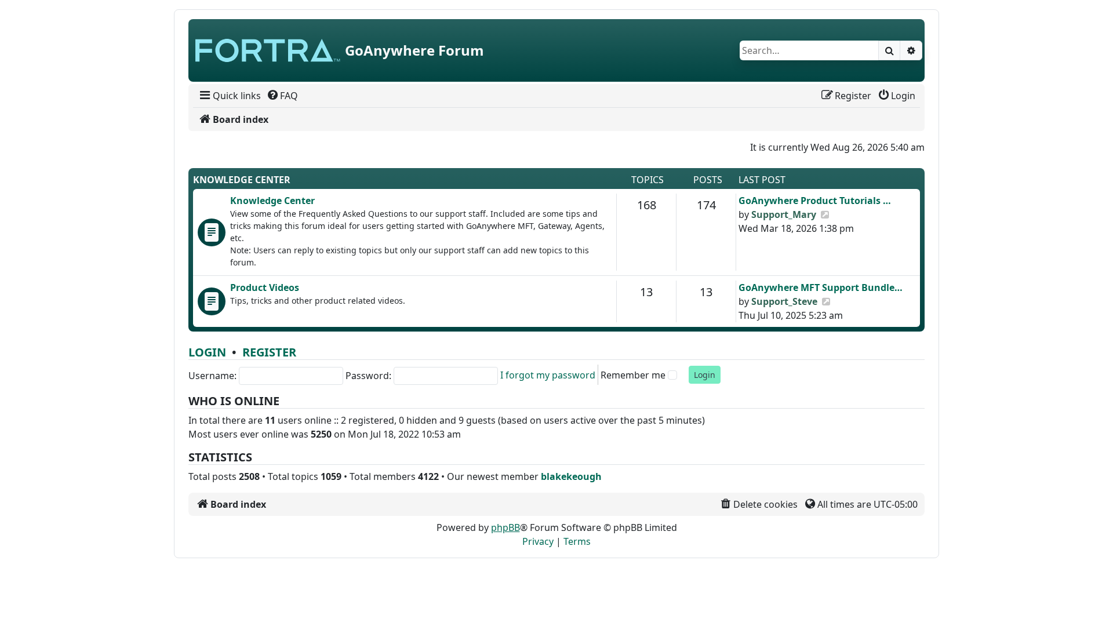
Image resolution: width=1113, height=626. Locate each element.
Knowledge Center (241, 179)
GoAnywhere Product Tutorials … (815, 200)
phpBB (505, 527)
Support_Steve (784, 301)
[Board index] (268, 50)
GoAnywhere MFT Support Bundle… (821, 287)
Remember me (633, 375)
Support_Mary (783, 214)
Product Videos (264, 287)
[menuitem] (229, 96)
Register (269, 352)
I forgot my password (547, 375)
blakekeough (571, 476)
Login (207, 352)
